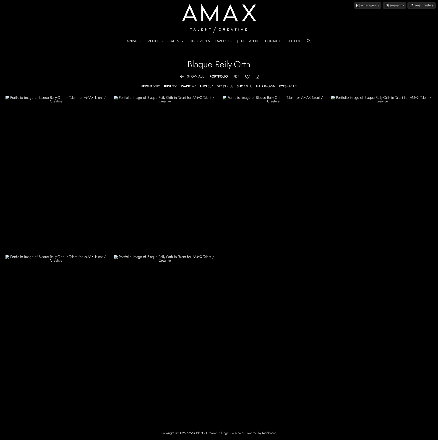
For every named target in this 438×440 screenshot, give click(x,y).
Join (240, 41)
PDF (236, 76)
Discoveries (200, 41)
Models (155, 41)
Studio (293, 41)
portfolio (218, 76)
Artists (134, 41)
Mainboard (269, 433)
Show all (191, 76)
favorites (223, 41)
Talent (176, 41)
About (254, 41)
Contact (272, 41)
